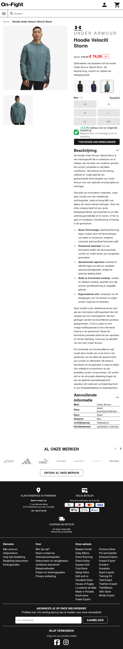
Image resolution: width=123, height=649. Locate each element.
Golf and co (81, 576)
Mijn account (10, 549)
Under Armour (95, 33)
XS (85, 104)
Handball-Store (84, 580)
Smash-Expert (107, 560)
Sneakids (104, 568)
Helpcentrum (10, 553)
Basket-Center (83, 549)
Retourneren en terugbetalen (52, 560)
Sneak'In (104, 564)
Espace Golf (82, 564)
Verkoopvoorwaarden (48, 557)
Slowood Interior (108, 557)
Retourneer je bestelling (61, 531)
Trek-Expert (105, 580)
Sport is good (106, 572)
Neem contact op (38, 500)
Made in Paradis (84, 591)
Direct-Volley (82, 560)
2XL (109, 121)
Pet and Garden (108, 553)
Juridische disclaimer (48, 564)
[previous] (115, 449)
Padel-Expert (82, 599)
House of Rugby (84, 584)
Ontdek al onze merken (61, 473)
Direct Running (84, 557)
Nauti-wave (81, 595)
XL (85, 121)
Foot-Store (81, 568)
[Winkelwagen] (117, 5)
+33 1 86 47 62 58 (38, 510)
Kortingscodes (11, 564)
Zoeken (18, 13)
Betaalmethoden (45, 568)
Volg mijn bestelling (14, 557)
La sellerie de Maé (85, 587)
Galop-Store (82, 572)
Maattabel (115, 97)
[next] (120, 449)
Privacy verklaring (46, 576)
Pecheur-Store (107, 549)
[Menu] (4, 13)
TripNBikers (105, 587)
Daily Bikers (82, 553)
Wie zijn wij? (43, 549)
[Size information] (81, 97)
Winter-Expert (106, 595)
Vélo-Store (105, 591)
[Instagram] (66, 642)
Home (6, 21)
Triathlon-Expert (108, 584)
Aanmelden (95, 620)
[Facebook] (57, 642)
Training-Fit (105, 576)
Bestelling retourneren (15, 560)
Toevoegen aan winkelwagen (96, 141)
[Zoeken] (12, 13)
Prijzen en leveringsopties (50, 572)
